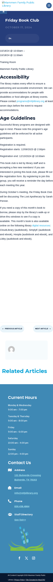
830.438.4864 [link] (21, 506)
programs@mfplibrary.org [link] (30, 101)
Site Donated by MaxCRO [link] (35, 580)
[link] (22, 5)
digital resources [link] (41, 225)
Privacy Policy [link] (19, 580)
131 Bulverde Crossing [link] (27, 475)
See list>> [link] (20, 519)
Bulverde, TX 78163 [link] (25, 479)
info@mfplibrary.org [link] (26, 493)
